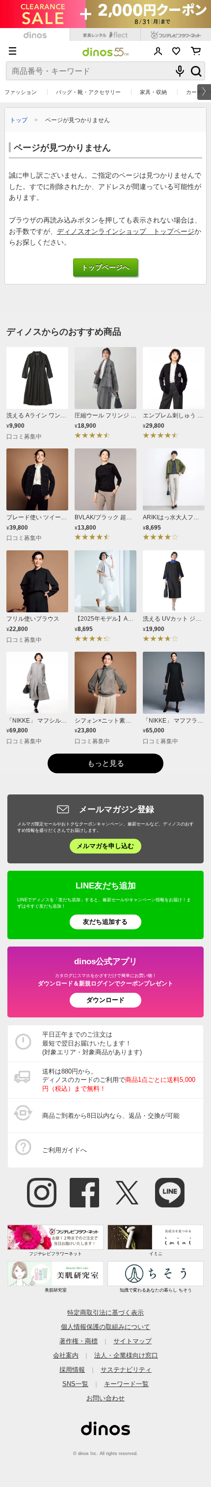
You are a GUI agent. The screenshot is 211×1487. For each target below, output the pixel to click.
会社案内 (66, 1355)
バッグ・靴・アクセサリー (88, 92)
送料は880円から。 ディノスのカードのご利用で (118, 1080)
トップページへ (105, 267)
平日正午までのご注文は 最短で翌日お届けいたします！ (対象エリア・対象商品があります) (92, 1043)
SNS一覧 (75, 1384)
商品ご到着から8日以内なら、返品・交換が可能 (111, 1115)
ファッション (20, 92)
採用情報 (72, 1369)
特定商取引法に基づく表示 (105, 1312)
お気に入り (176, 51)
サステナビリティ (126, 1369)
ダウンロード (105, 1000)
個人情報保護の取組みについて (105, 1326)
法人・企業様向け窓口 (126, 1355)
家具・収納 (153, 92)
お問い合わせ (105, 1398)
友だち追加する (105, 921)
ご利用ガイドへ (64, 1150)
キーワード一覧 (126, 1384)
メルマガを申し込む (105, 846)
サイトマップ (132, 1341)
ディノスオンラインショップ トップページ (125, 231)
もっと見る (105, 763)
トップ (18, 120)
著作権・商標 (78, 1341)
